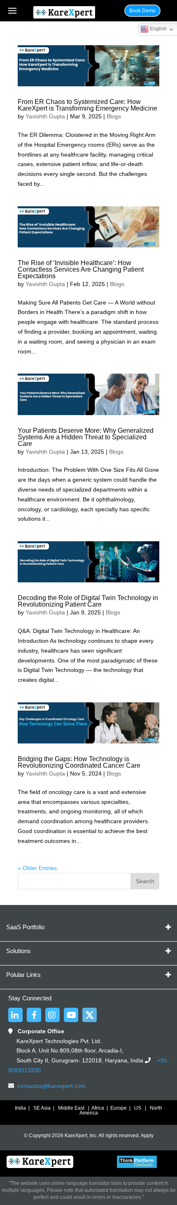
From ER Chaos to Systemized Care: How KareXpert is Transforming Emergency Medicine (87, 105)
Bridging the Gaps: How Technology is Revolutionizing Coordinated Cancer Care (79, 762)
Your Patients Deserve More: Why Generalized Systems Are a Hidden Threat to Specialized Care (86, 437)
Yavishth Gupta (45, 116)
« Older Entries (37, 868)
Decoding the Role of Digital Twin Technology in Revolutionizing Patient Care (88, 601)
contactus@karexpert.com (51, 1086)
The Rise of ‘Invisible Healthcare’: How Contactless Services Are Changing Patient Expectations (81, 269)
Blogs (114, 116)
